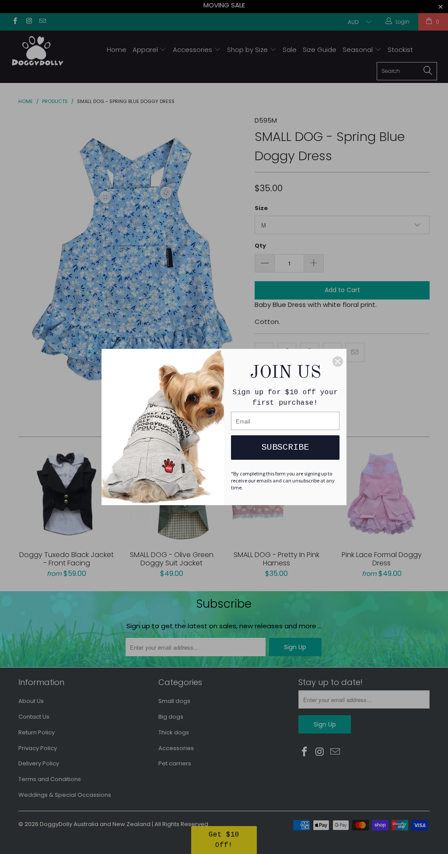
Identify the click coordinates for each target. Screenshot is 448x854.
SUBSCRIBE (285, 447)
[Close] (337, 361)
